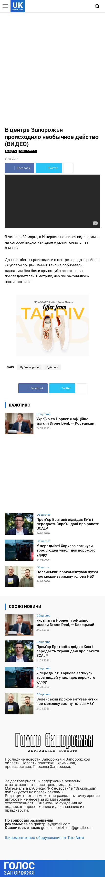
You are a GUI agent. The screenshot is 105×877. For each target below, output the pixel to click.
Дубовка (52, 367)
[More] (68, 168)
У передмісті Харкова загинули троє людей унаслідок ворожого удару (66, 550)
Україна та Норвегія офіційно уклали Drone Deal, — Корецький (65, 421)
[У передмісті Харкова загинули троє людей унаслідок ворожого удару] (19, 550)
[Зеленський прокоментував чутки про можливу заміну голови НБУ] (19, 576)
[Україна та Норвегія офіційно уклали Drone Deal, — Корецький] (19, 423)
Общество (28, 151)
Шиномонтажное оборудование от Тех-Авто (44, 837)
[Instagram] (71, 6)
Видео (11, 151)
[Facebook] (64, 6)
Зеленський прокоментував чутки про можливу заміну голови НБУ (67, 574)
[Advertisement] (52, 67)
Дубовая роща (30, 367)
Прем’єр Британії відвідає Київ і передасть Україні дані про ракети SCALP (68, 524)
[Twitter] (79, 6)
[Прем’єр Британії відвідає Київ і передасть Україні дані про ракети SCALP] (19, 524)
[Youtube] (86, 6)
